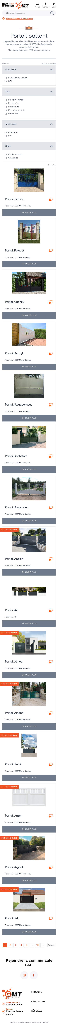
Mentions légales (17, 1022)
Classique (13, 158)
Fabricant (10, 69)
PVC (10, 136)
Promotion (13, 114)
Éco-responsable (16, 110)
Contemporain (15, 154)
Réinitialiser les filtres (49, 63)
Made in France (15, 100)
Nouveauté (13, 107)
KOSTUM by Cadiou (18, 78)
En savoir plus (29, 213)
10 (37, 945)
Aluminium (13, 132)
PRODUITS (36, 992)
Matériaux (10, 124)
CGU (40, 1022)
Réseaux (36, 1011)
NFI (10, 81)
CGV (46, 1022)
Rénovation (38, 1001)
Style (8, 146)
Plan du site (31, 1022)
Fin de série (13, 103)
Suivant (51, 945)
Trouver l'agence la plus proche (19, 19)
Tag (7, 91)
